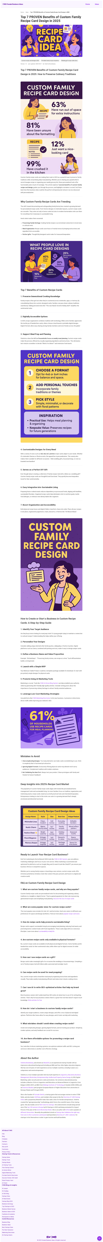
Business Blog (6, 1222)
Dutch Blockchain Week (44, 1110)
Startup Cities (6, 1196)
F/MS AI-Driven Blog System (49, 683)
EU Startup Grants (7, 1235)
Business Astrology (7, 1204)
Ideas (97, 4)
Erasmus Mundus (28, 1087)
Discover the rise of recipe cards (63, 898)
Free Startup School (8, 1167)
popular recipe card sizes (71, 914)
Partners (4, 1141)
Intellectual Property (55, 1077)
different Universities (27, 1112)
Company (4, 1139)
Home (87, 4)
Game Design (66, 1077)
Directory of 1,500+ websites (66, 1115)
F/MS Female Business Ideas (13, 4)
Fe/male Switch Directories (10, 1175)
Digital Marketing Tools (8, 1172)
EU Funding (5, 1191)
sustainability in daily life (46, 931)
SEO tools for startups (47, 1105)
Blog (3, 1136)
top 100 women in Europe (35, 1107)
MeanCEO (46, 1063)
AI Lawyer (5, 1188)
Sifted (68, 1110)
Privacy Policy (6, 1152)
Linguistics (63, 1075)
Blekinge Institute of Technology (53, 1085)
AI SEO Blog (5, 1193)
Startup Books (6, 1162)
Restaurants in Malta (8, 1216)
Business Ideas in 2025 (8, 1211)
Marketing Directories (8, 1232)
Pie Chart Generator (7, 1230)
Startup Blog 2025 (7, 1201)
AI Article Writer (6, 1170)
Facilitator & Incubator (8, 1214)
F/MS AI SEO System (60, 859)
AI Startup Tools (7, 1165)
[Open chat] (99, 1238)
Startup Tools (6, 1160)
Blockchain (33, 1077)
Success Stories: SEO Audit (10, 1178)
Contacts (4, 1144)
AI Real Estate (6, 1198)
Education (71, 1075)
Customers (5, 1149)
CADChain (37, 1097)
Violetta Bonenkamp (27, 1063)
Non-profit (5, 1146)
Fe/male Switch (39, 1094)
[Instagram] (51, 1237)
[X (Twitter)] (50, 1237)
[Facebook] (48, 1237)
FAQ (3, 1134)
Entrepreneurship (42, 1077)
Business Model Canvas (8, 1209)
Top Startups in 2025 (8, 1206)
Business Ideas (6, 1225)
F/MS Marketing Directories (41, 698)
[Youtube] (53, 1237)
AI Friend (4, 1183)
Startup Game (6, 1157)
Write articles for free (35, 1000)
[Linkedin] (55, 1237)
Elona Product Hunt (7, 1180)
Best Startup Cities (7, 1227)
